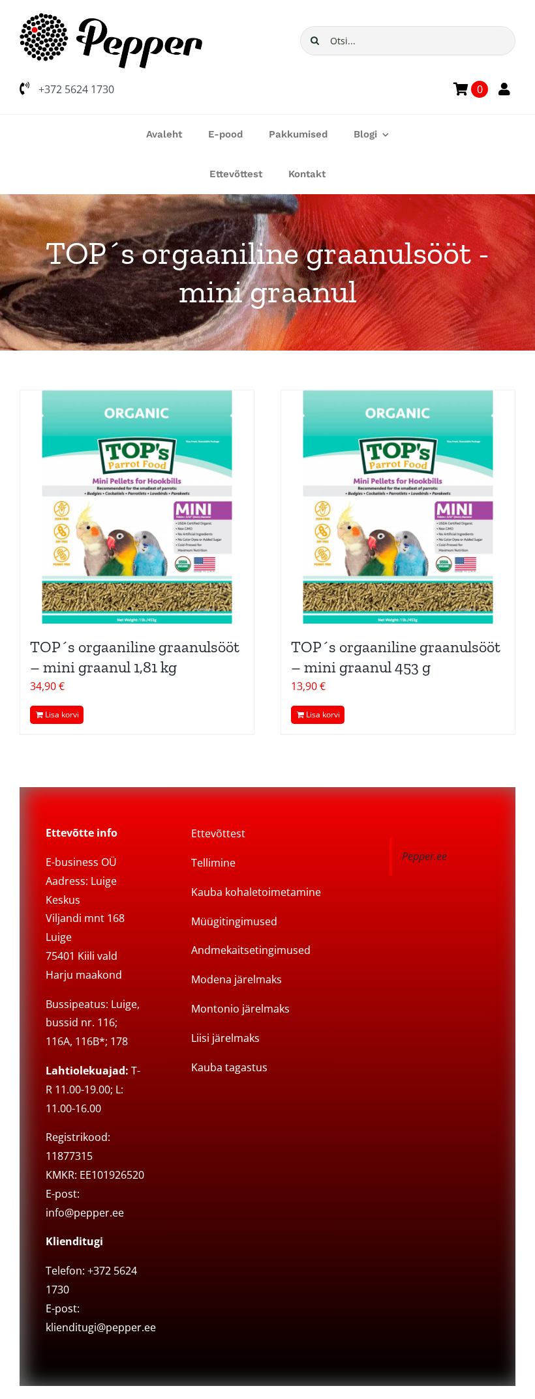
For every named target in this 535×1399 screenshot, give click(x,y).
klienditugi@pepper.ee (101, 1327)
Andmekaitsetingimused (251, 950)
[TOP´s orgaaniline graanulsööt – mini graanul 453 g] (398, 507)
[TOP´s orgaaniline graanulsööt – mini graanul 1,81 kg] (137, 507)
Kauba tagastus (229, 1067)
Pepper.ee (424, 856)
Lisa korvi (62, 714)
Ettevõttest (218, 833)
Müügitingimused (234, 921)
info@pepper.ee (85, 1212)
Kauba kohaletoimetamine (256, 892)
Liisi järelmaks (225, 1038)
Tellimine (213, 863)
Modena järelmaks (236, 979)
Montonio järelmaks (240, 1009)
